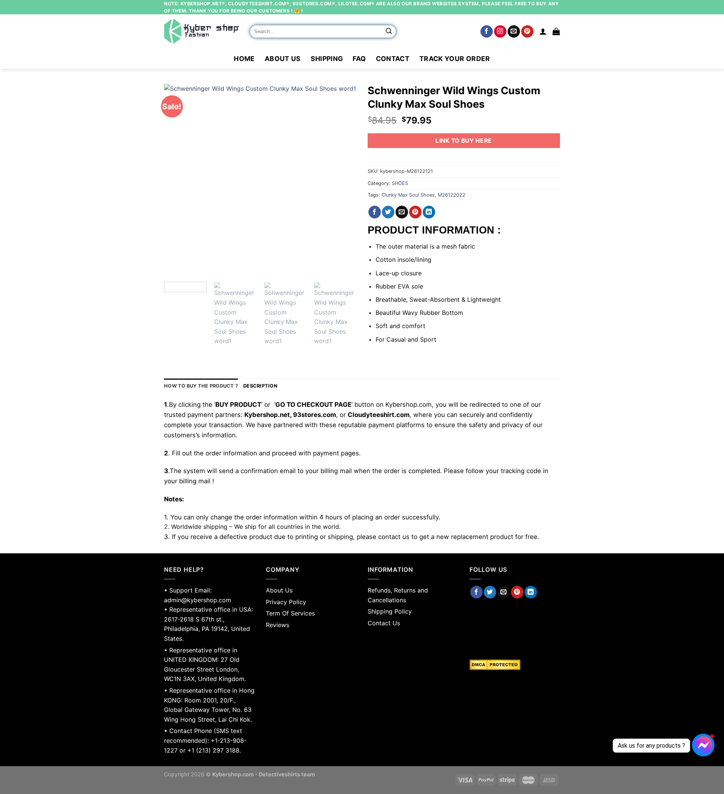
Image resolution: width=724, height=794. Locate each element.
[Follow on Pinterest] (527, 31)
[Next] (343, 180)
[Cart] (556, 31)
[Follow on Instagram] (500, 31)
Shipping (327, 59)
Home (244, 59)
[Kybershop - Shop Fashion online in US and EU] (201, 31)
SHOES (400, 183)
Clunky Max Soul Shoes (408, 195)
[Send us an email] (514, 31)
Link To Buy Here (464, 140)
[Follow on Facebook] (486, 31)
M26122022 (451, 195)
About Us (283, 59)
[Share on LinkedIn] (429, 212)
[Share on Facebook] (374, 212)
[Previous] (177, 180)
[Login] (543, 31)
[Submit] (389, 31)
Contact (393, 59)
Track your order (454, 59)
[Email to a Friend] (402, 212)
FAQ (359, 59)
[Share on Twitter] (388, 212)
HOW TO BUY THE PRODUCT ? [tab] (201, 386)
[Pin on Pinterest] (415, 212)
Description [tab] (260, 386)
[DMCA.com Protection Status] (514, 665)
